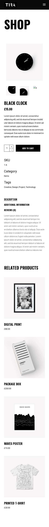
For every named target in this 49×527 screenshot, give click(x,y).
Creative (7, 187)
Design (15, 187)
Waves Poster (13, 443)
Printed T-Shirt (14, 503)
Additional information (16, 204)
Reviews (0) (10, 210)
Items (6, 176)
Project (22, 187)
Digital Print (13, 324)
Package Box (12, 384)
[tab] (13, 198)
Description (10, 199)
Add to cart (28, 148)
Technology (31, 187)
